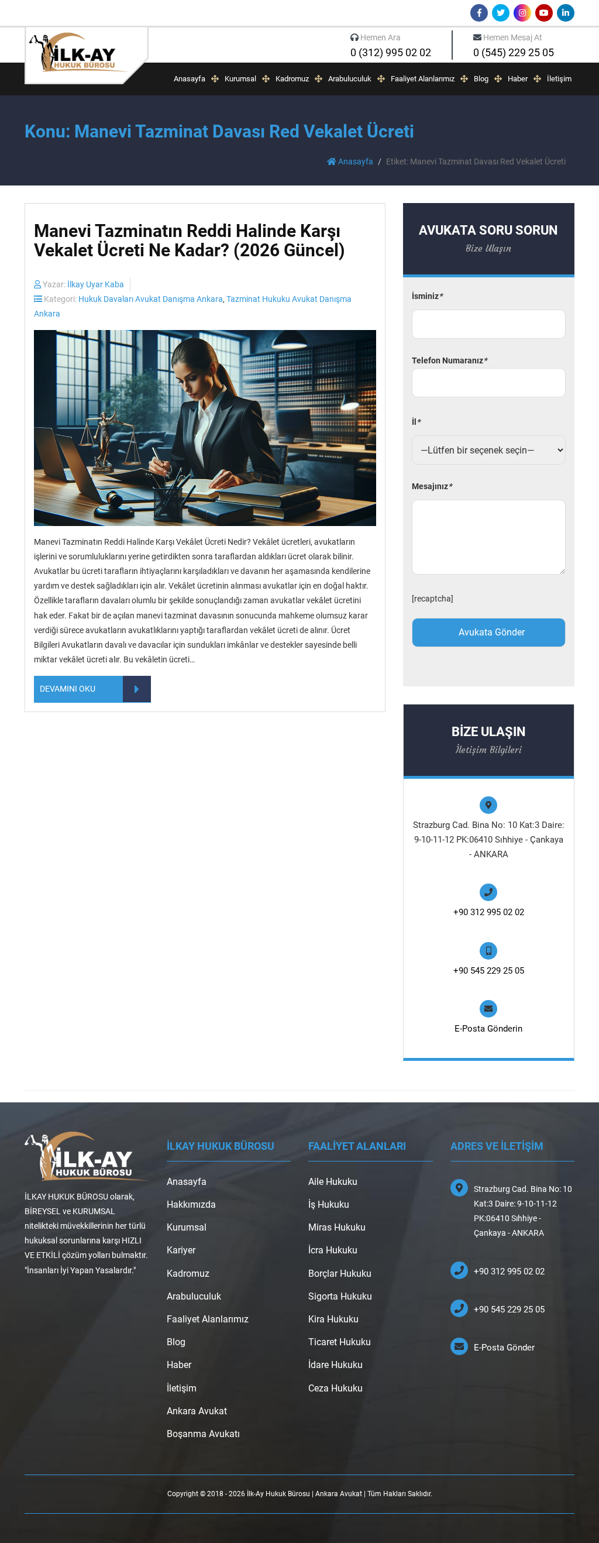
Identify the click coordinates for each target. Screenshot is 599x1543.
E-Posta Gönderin (488, 1028)
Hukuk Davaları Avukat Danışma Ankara (150, 299)
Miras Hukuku (337, 1227)
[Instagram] (522, 13)
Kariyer (181, 1250)
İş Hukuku (328, 1204)
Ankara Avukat (197, 1411)
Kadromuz (292, 78)
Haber (518, 78)
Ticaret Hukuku (339, 1342)
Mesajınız (432, 486)
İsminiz (427, 296)
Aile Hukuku (332, 1181)
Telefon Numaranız (449, 360)
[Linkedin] (565, 13)
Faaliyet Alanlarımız (423, 78)
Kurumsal (240, 78)
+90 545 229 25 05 (488, 970)
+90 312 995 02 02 (488, 912)
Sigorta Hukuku (340, 1296)
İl (416, 422)
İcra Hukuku (332, 1250)
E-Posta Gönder (504, 1347)
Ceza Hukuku (335, 1388)
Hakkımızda (191, 1204)
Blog (481, 78)
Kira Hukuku (333, 1319)
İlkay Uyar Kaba (95, 284)
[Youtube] (544, 13)
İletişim (559, 78)
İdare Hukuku (335, 1364)
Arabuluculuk (349, 78)
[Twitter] (501, 13)
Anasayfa (189, 78)
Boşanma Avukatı (203, 1433)
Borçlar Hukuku (339, 1273)
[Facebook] (479, 13)
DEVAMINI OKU (67, 688)
